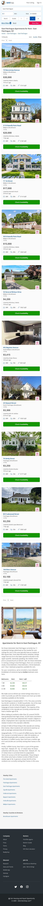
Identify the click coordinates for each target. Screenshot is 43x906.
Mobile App (6, 870)
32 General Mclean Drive (12, 292)
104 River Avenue (9, 570)
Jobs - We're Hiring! (28, 867)
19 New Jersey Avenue (11, 70)
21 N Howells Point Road (12, 125)
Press (4, 843)
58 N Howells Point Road (12, 236)
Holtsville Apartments (9, 801)
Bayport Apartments (9, 797)
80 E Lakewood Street (11, 514)
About (5, 839)
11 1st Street (7, 181)
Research (5, 863)
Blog (24, 846)
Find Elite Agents (28, 839)
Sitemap (5, 873)
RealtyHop (6, 852)
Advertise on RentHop (29, 863)
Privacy (5, 849)
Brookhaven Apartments (10, 816)
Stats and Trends (8, 867)
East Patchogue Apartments (11, 786)
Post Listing (30, 3)
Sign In (39, 3)
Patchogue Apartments (10, 782)
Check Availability (21, 91)
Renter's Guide (27, 843)
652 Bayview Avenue (10, 347)
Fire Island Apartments (10, 779)
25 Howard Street (9, 403)
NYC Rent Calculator (29, 849)
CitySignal (6, 876)
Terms (5, 846)
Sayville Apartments (9, 790)
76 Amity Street (9, 458)
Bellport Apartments (9, 804)
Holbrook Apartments (9, 793)
